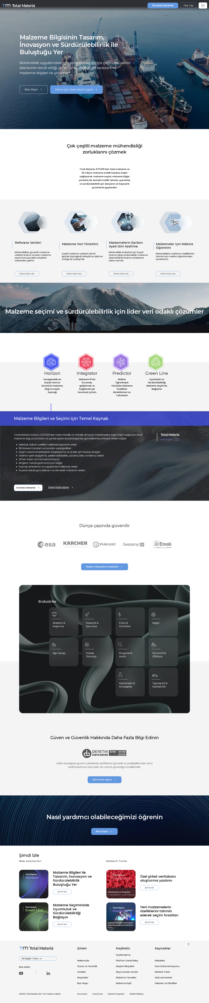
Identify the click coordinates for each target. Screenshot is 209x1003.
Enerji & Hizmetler (125, 625)
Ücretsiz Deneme (163, 5)
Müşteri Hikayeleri (125, 966)
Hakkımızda (83, 960)
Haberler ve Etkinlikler (166, 983)
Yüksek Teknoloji (91, 655)
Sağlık (155, 623)
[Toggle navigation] (203, 5)
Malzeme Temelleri (126, 977)
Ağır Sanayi (59, 653)
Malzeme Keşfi (123, 983)
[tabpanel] (104, 456)
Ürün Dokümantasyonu (167, 966)
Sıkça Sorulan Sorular (127, 971)
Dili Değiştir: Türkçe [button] (30, 958)
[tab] (52, 386)
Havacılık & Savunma (92, 625)
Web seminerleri (163, 977)
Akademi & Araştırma (59, 625)
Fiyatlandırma (123, 954)
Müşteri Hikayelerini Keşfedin (104, 566)
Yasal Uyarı (97, 994)
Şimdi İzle (62, 891)
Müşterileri (82, 977)
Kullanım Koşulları (116, 994)
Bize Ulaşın (34, 89)
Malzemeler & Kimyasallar (127, 685)
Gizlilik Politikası (136, 994)
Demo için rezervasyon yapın (76, 89)
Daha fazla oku (26, 273)
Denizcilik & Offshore (159, 655)
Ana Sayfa (82, 994)
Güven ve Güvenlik (87, 966)
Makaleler (160, 960)
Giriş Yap (188, 5)
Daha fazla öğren (61, 487)
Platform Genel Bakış (127, 960)
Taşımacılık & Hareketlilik (159, 685)
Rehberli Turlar (162, 971)
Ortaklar (81, 971)
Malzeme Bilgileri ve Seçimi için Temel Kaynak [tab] (61, 418)
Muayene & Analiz (125, 655)
